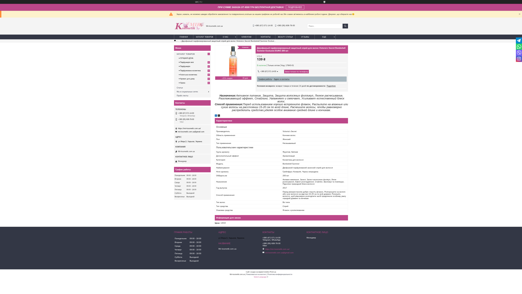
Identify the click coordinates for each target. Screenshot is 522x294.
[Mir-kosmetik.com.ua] (189, 31)
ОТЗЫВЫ (305, 37)
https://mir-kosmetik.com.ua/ (189, 128)
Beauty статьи (285, 37)
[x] (219, 116)
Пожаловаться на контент (256, 274)
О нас (225, 37)
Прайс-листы (182, 95)
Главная (184, 37)
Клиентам (246, 37)
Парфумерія (185, 66)
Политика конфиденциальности (280, 274)
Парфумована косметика (190, 71)
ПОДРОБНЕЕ (295, 7)
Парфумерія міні (187, 62)
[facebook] (216, 116)
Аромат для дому (187, 79)
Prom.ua (273, 272)
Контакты (266, 37)
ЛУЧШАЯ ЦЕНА (186, 58)
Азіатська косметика (188, 75)
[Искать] (345, 26)
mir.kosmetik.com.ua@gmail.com (191, 132)
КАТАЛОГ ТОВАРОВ (204, 37)
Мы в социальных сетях (187, 92)
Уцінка (182, 83)
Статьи (180, 88)
